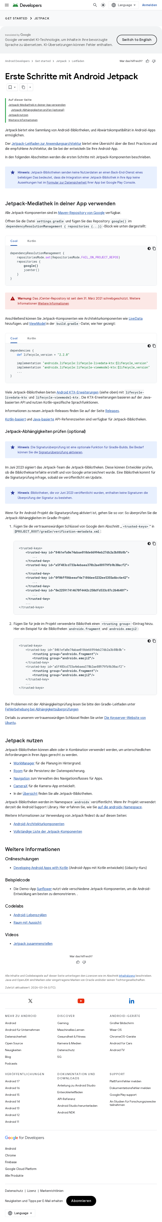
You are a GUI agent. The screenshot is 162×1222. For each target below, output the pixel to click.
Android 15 (12, 1095)
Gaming (63, 1023)
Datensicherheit (15, 1036)
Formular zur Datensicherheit (67, 182)
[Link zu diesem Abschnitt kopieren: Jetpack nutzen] (47, 741)
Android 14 (12, 1101)
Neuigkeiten (13, 1050)
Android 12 (12, 1115)
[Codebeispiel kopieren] (154, 248)
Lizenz (31, 1190)
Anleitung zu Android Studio (76, 1085)
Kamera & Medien (69, 1043)
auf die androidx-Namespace (120, 807)
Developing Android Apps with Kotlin (41, 868)
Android (10, 1023)
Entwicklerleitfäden (70, 1092)
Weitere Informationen (53, 303)
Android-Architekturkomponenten (39, 824)
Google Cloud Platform (20, 1169)
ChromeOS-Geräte (123, 1036)
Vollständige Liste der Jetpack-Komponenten (48, 832)
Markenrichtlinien (51, 1190)
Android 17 (12, 1081)
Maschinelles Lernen (70, 1030)
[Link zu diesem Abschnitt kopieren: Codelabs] (27, 906)
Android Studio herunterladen (77, 1106)
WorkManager (24, 763)
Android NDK (66, 1112)
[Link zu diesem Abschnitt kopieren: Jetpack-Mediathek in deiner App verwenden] (119, 204)
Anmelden (149, 5)
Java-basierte (43, 419)
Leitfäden (78, 61)
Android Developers (17, 61)
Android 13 (12, 1108)
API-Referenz (66, 1099)
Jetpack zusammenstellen (33, 944)
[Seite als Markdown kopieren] (23, 87)
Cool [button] (13, 241)
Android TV (117, 1050)
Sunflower (44, 889)
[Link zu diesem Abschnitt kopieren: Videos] (23, 935)
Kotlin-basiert (15, 419)
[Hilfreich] (147, 61)
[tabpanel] (81, 266)
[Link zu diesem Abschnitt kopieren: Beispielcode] (34, 880)
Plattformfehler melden (125, 1081)
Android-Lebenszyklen (30, 915)
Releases (112, 411)
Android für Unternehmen (22, 1030)
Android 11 (12, 1122)
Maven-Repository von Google (81, 213)
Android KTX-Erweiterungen (78, 392)
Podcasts (11, 1063)
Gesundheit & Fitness (71, 1036)
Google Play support (123, 1095)
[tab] (13, 241)
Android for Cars (121, 1043)
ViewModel (37, 324)
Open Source (14, 1043)
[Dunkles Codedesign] (149, 248)
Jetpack (42, 18)
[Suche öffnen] (95, 5)
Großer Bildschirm (122, 1023)
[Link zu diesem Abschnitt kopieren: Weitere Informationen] (64, 849)
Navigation (22, 778)
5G (59, 1057)
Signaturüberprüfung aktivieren (60, 452)
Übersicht (30, 794)
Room (18, 771)
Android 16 (12, 1088)
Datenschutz (66, 1050)
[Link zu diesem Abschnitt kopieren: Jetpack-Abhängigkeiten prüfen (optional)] (90, 431)
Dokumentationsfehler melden (130, 1088)
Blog (8, 1057)
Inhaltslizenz (127, 976)
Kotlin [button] (31, 241)
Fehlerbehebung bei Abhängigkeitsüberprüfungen (41, 709)
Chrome (10, 1155)
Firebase (11, 1162)
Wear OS (116, 1030)
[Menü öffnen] (7, 5)
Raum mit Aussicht (28, 923)
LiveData (136, 319)
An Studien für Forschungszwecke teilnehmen (133, 1103)
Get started (16, 18)
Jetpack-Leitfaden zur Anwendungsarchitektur (46, 144)
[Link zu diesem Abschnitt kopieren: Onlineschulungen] (43, 859)
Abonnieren (81, 1201)
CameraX (21, 786)
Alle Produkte (14, 1176)
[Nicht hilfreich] (154, 61)
